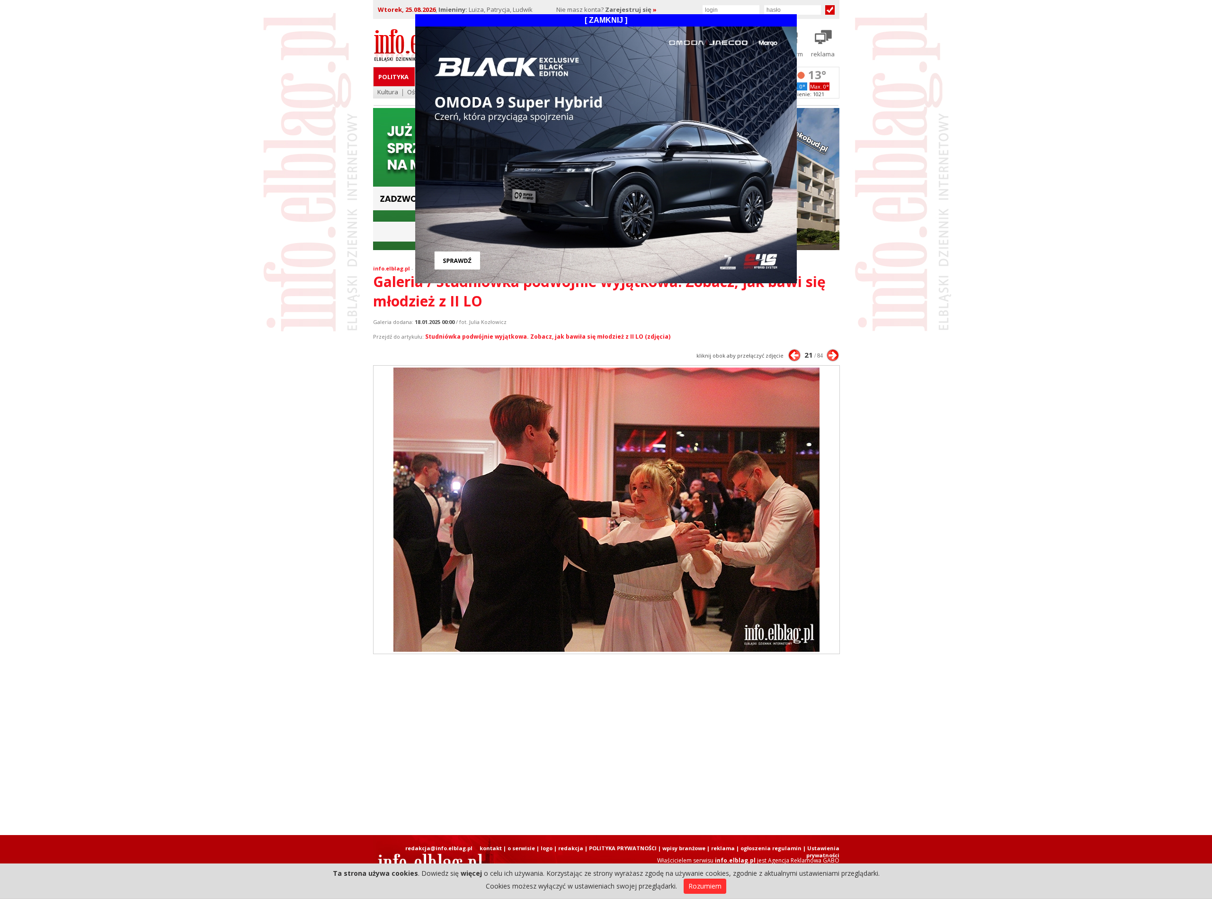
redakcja (570, 848)
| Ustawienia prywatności (821, 852)
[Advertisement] (606, 745)
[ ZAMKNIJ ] (606, 20)
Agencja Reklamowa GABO (803, 860)
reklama (723, 848)
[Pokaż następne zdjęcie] (833, 355)
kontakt (491, 848)
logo (547, 848)
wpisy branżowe (683, 848)
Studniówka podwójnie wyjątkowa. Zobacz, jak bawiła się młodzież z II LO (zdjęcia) (547, 337)
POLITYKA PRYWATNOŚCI (623, 848)
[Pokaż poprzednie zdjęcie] (794, 355)
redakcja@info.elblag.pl (438, 848)
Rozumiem (705, 885)
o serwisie (521, 848)
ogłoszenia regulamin (771, 848)
